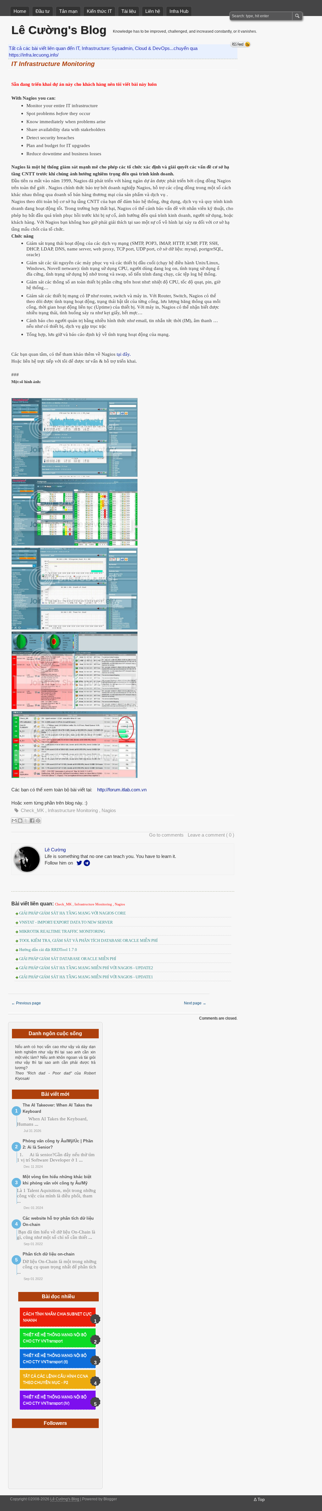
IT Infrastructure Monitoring (53, 63)
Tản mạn (68, 11)
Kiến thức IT (99, 11)
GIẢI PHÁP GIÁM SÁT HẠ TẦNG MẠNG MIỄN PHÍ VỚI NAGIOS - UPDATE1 (86, 977)
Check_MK (33, 810)
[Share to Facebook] (32, 820)
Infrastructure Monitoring (73, 810)
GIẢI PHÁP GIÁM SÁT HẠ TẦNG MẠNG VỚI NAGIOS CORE (72, 913)
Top (261, 1499)
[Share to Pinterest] (38, 820)
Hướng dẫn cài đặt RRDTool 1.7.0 (48, 949)
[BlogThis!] (20, 820)
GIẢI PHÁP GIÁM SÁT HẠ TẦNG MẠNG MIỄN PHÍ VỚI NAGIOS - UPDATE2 (86, 967)
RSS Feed (240, 44)
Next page (195, 1003)
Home (20, 11)
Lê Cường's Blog (59, 30)
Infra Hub (178, 11)
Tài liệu (128, 11)
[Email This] (14, 820)
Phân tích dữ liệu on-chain (49, 1254)
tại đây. (124, 354)
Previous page (26, 1003)
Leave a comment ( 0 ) (211, 835)
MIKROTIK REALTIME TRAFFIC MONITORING (62, 931)
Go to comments (166, 835)
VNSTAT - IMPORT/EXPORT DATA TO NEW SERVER (66, 922)
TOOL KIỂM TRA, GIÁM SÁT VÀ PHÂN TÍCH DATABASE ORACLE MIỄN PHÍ (88, 940)
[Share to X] (26, 820)
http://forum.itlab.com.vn (122, 789)
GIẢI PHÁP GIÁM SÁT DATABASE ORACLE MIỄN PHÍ (67, 958)
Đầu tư (43, 11)
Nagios (109, 810)
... (36, 1124)
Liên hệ (152, 11)
